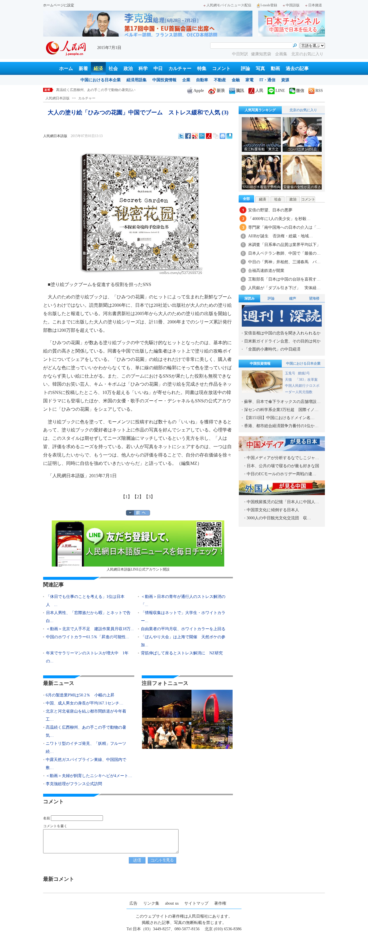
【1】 (126, 496)
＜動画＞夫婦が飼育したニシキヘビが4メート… (89, 776)
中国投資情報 (164, 80)
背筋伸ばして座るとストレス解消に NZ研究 (182, 653)
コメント (221, 68)
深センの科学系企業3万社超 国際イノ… (281, 410)
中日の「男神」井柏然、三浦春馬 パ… (284, 262)
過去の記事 (297, 68)
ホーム (66, 68)
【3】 (149, 496)
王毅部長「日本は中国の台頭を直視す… (284, 279)
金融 (236, 80)
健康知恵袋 (261, 54)
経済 (98, 68)
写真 (260, 68)
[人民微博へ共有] (209, 136)
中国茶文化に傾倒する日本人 (273, 510)
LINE (280, 90)
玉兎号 (290, 373)
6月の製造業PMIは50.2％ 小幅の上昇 (80, 695)
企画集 (281, 54)
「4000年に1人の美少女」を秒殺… (279, 219)
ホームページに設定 (58, 5)
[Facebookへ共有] (188, 136)
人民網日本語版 (57, 98)
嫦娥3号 (304, 373)
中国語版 (293, 5)
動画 (275, 68)
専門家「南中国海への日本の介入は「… (284, 227)
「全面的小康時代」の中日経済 (272, 349)
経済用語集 (136, 80)
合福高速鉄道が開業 (266, 270)
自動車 (202, 80)
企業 (186, 80)
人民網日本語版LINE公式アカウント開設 (138, 569)
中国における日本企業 (100, 80)
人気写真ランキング (260, 110)
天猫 (289, 380)
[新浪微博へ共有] (195, 136)
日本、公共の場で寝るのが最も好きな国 (283, 466)
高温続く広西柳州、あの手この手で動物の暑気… (86, 731)
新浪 (221, 90)
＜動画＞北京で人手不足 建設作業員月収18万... (90, 629)
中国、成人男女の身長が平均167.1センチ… (84, 703)
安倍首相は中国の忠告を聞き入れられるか (282, 333)
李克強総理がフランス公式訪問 (74, 784)
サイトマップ (196, 903)
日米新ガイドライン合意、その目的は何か (282, 341)
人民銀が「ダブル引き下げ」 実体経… (284, 288)
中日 (158, 68)
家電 (250, 80)
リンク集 (151, 903)
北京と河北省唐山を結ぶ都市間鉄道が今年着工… (86, 715)
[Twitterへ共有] (181, 136)
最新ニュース (58, 683)
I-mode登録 (268, 5)
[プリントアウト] (222, 136)
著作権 (220, 903)
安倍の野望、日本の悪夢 (270, 210)
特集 (201, 68)
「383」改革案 (306, 380)
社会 (113, 68)
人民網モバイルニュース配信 (228, 5)
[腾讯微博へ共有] (202, 136)
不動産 (220, 80)
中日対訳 (240, 54)
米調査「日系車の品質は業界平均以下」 (284, 245)
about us (172, 903)
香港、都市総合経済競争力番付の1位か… (281, 426)
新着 (83, 68)
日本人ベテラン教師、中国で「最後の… (284, 253)
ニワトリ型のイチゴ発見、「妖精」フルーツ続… (86, 747)
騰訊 (240, 90)
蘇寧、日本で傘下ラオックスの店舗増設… (282, 401)
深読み (249, 298)
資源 (285, 80)
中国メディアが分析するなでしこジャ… (283, 458)
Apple (198, 90)
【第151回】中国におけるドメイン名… (279, 418)
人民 (259, 90)
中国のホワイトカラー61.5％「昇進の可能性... (87, 637)
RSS (319, 90)
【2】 (138, 496)
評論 (245, 68)
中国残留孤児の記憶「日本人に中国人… (283, 502)
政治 (128, 68)
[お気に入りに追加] (229, 136)
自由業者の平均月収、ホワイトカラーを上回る (183, 629)
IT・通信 (267, 80)
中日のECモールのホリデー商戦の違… (281, 474)
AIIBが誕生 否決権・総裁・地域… (280, 236)
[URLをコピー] (215, 136)
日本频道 (315, 5)
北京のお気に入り (307, 54)
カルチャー (179, 68)
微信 (300, 90)
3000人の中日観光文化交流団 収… (279, 518)
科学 (143, 68)
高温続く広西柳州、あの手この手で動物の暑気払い (95, 90)
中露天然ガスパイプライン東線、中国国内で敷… (86, 763)
